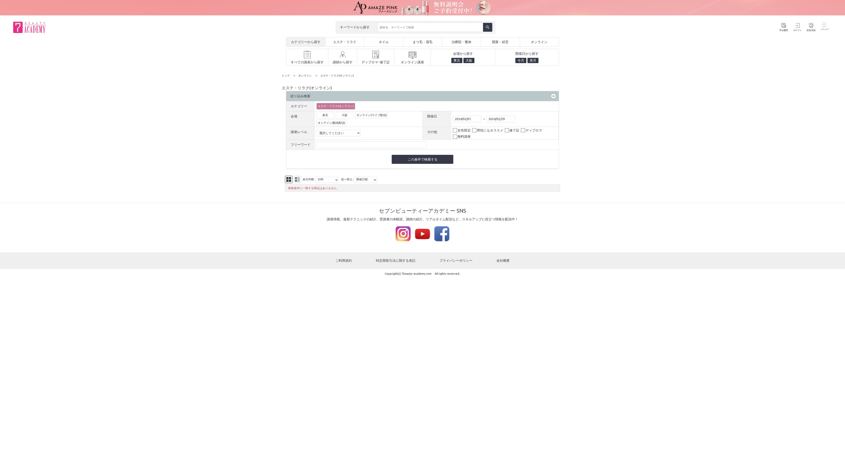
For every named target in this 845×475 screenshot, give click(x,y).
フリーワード (300, 144)
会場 (294, 116)
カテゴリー (299, 106)
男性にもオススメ (490, 130)
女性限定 (464, 130)
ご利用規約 (343, 260)
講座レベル (299, 132)
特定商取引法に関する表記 (395, 260)
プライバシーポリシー (455, 260)
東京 (325, 115)
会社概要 (503, 260)
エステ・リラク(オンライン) (336, 106)
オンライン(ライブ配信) (371, 115)
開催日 (432, 116)
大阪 (344, 115)
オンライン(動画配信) (331, 122)
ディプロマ (533, 130)
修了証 (514, 130)
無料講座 (464, 136)
